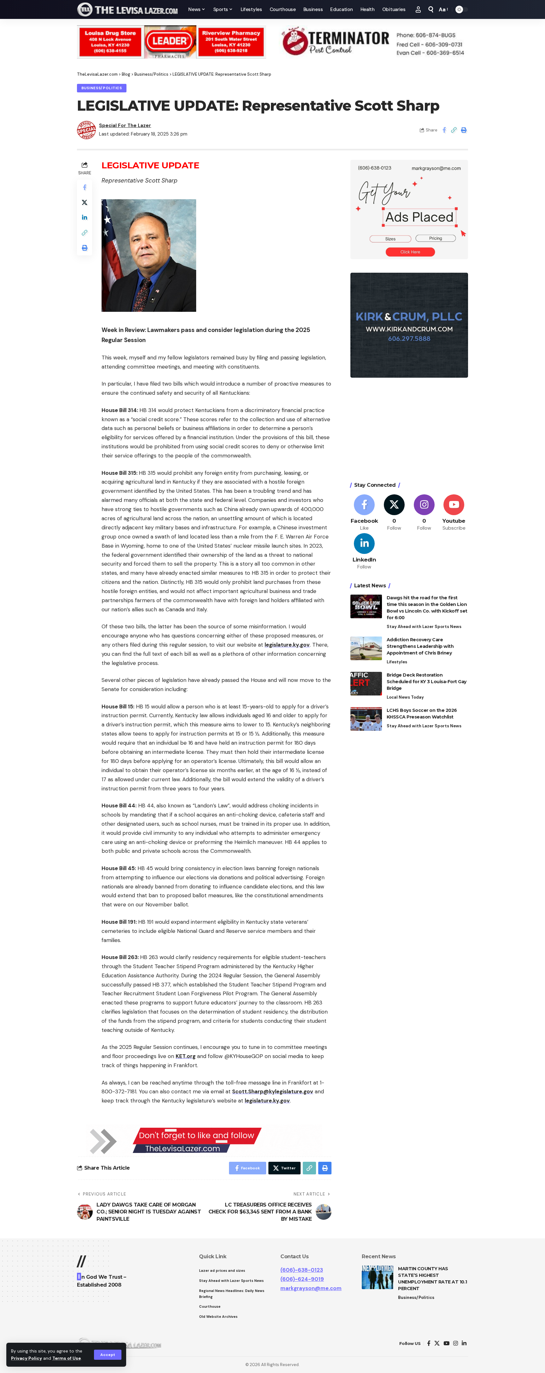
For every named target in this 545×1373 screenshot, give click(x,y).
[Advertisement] (409, 430)
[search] (431, 9)
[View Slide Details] (171, 42)
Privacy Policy (26, 1358)
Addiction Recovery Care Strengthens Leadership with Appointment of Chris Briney (420, 646)
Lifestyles (397, 662)
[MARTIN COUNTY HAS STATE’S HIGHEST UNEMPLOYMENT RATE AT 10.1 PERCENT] (377, 1277)
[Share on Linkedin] (84, 217)
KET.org (186, 1056)
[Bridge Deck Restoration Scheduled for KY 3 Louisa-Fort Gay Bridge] (366, 683)
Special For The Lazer (125, 125)
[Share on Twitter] (84, 202)
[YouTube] (446, 1343)
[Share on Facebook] (444, 130)
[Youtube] (454, 513)
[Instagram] (424, 513)
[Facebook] (364, 513)
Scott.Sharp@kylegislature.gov (272, 1091)
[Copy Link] (453, 130)
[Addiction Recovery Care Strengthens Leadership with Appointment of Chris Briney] (366, 648)
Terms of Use (66, 1358)
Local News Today (405, 697)
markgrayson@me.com (311, 1288)
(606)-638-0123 (301, 1269)
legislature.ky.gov (287, 644)
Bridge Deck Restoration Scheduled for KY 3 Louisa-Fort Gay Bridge (426, 681)
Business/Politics (101, 88)
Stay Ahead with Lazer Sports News (424, 626)
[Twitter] (394, 513)
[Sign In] (418, 9)
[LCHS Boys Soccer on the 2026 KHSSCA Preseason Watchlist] (366, 719)
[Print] (463, 130)
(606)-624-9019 (302, 1279)
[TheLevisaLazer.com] (127, 9)
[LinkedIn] (364, 552)
